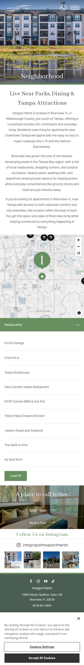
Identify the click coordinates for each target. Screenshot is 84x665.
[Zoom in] (78, 240)
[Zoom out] (78, 246)
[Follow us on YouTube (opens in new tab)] (46, 581)
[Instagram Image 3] (51, 559)
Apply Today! (38, 510)
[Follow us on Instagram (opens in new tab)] (38, 581)
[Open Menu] (75, 8)
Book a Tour (38, 523)
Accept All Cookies (42, 658)
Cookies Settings (42, 647)
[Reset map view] (78, 253)
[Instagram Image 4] (70, 559)
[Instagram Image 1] (13, 559)
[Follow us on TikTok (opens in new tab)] (53, 581)
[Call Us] (63, 7)
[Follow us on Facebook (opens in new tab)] (31, 581)
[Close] (79, 618)
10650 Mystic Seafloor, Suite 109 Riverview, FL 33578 (42, 597)
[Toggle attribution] (79, 313)
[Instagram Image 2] (32, 559)
